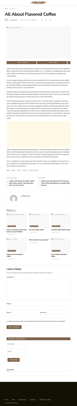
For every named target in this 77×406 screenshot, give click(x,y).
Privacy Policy (22, 400)
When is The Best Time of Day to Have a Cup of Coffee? (17, 231)
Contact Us (33, 400)
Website (43, 312)
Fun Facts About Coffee (36, 230)
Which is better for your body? (39, 240)
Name (9, 304)
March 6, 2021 (24, 20)
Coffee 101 (12, 8)
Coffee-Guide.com (13, 403)
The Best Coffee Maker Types (60, 230)
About (13, 400)
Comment (11, 277)
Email (9, 313)
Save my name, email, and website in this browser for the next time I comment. (36, 321)
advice (13, 170)
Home (6, 8)
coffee (19, 170)
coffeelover (13, 20)
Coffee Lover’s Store (45, 400)
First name (11, 344)
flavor (25, 170)
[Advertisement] (38, 134)
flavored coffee (33, 170)
